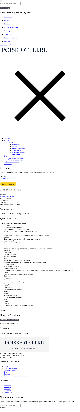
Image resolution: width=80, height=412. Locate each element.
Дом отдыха (16, 150)
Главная (7, 138)
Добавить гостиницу (12, 162)
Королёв (7, 385)
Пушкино (7, 391)
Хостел (14, 146)
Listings (10, 142)
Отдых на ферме (18, 152)
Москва (7, 389)
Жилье (6, 140)
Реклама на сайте (11, 370)
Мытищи (7, 387)
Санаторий (16, 154)
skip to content (5, 45)
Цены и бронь (8, 184)
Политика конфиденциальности (16, 376)
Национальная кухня (16, 158)
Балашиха (8, 393)
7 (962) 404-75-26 (7, 196)
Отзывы (7, 374)
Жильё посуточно (18, 148)
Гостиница (16, 144)
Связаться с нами (10, 368)
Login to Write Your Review (9, 320)
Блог (6, 156)
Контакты (8, 164)
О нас (6, 366)
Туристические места (16, 160)
